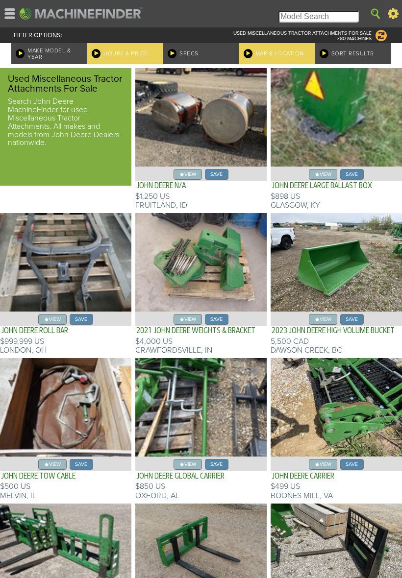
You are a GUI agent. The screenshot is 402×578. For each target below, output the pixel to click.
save (216, 174)
